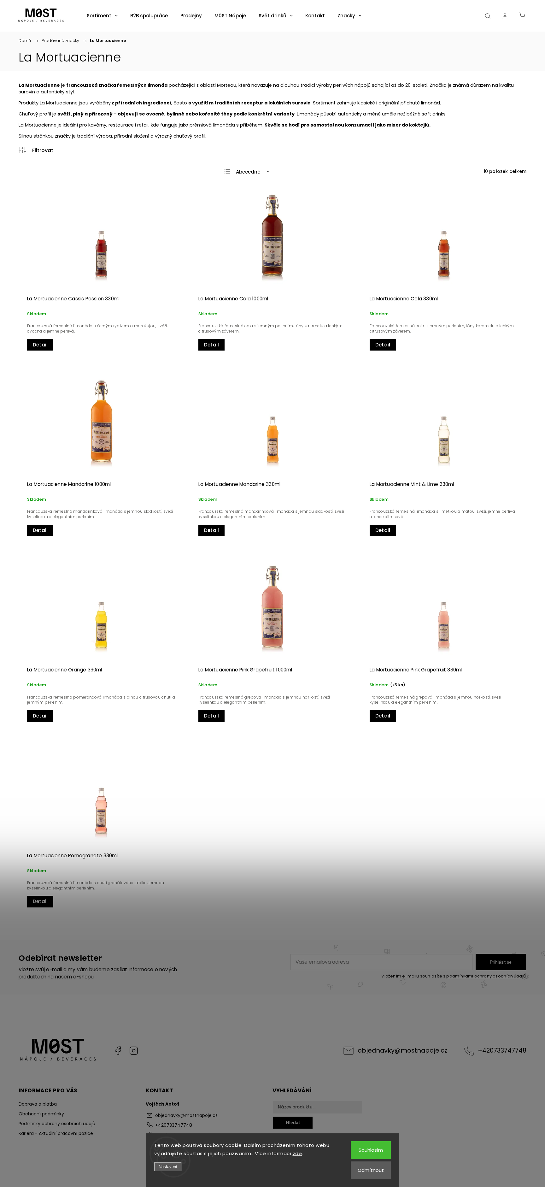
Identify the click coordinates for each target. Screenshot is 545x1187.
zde (297, 1153)
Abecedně (248, 171)
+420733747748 (502, 1050)
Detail (40, 344)
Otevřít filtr (36, 150)
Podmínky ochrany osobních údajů (57, 1123)
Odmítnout (371, 1170)
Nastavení (168, 1166)
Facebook (118, 1050)
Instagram (133, 1050)
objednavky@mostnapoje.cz (402, 1050)
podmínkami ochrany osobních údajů (486, 976)
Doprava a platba (38, 1104)
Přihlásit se (501, 962)
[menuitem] (102, 16)
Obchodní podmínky (41, 1114)
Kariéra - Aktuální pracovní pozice (56, 1133)
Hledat (293, 1122)
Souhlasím (371, 1150)
